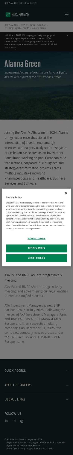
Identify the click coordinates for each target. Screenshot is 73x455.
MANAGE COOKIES (36, 238)
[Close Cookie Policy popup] (66, 193)
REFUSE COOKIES (36, 248)
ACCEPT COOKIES (36, 258)
